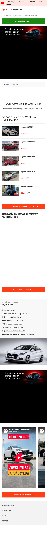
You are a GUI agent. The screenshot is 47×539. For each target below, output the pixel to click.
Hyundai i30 (8, 84)
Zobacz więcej (22, 495)
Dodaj (22, 21)
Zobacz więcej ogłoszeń (22, 206)
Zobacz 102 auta (22, 289)
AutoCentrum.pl (12, 9)
